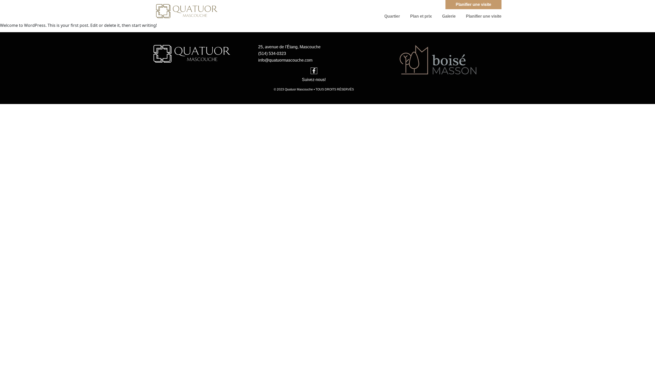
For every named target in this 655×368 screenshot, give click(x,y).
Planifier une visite (483, 16)
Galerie (449, 16)
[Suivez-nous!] (314, 70)
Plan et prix (421, 16)
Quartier (392, 16)
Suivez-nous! (314, 79)
